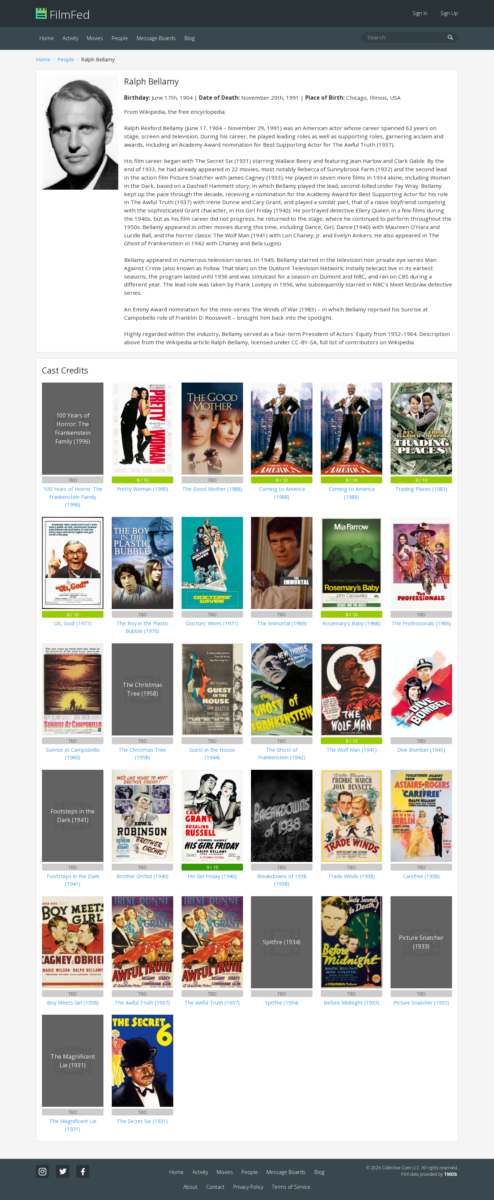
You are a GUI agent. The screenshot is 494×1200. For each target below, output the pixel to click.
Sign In (420, 13)
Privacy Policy (248, 1186)
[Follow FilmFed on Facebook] (82, 1171)
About (190, 1186)
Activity (70, 38)
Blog (189, 38)
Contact (215, 1186)
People (120, 38)
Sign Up (449, 13)
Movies (95, 38)
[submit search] (450, 37)
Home (46, 38)
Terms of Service (291, 1186)
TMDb (450, 1174)
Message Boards (156, 38)
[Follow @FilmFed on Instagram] (42, 1171)
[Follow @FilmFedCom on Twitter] (62, 1171)
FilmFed (68, 14)
